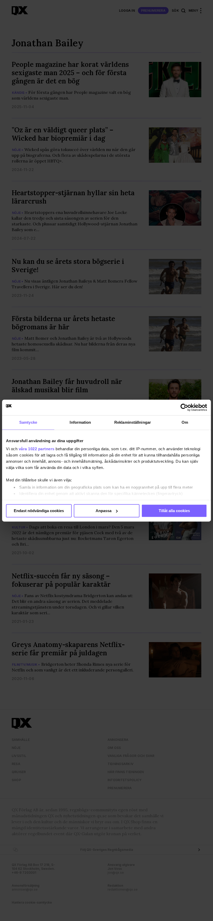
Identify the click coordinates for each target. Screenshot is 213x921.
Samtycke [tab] (28, 422)
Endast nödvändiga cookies (39, 510)
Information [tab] (80, 422)
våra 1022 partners (37, 449)
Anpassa (103, 510)
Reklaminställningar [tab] (132, 422)
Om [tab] (185, 422)
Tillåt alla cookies (174, 510)
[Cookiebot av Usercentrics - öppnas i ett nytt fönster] (184, 407)
